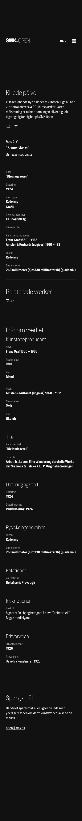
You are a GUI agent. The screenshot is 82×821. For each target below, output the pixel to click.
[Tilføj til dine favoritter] (17, 126)
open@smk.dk (15, 728)
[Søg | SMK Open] (18, 41)
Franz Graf (13, 240)
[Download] (9, 126)
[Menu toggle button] (74, 41)
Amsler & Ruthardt (18, 245)
